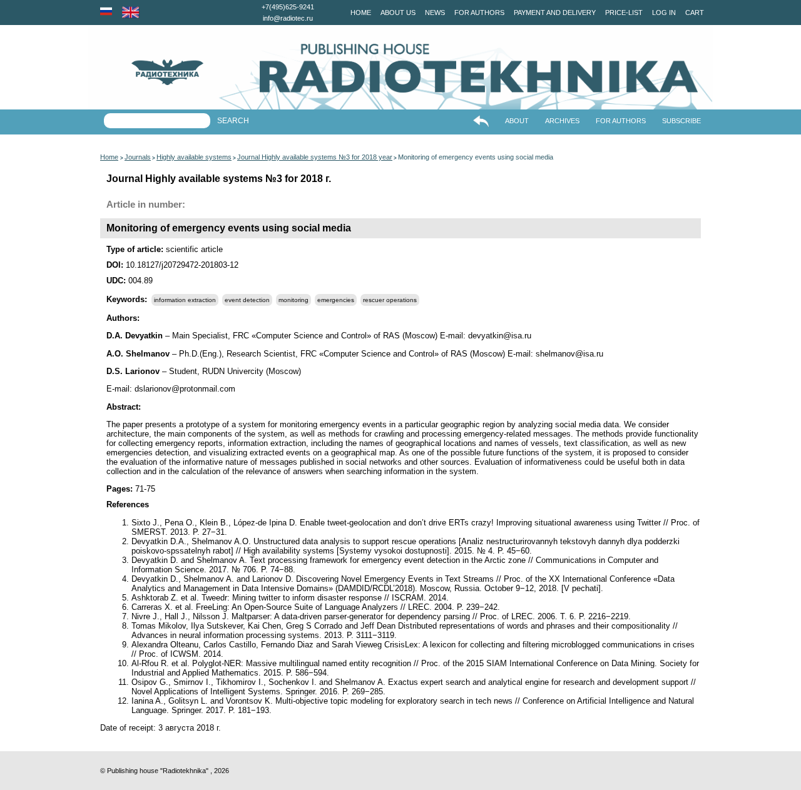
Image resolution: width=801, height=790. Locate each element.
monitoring (293, 299)
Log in (664, 12)
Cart (694, 12)
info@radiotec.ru (288, 18)
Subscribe (681, 120)
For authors (479, 12)
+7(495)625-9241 (288, 7)
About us (398, 12)
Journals (138, 157)
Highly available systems (194, 157)
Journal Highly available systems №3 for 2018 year (314, 157)
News (435, 12)
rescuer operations (390, 299)
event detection (247, 299)
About (517, 120)
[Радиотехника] (145, 72)
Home (360, 12)
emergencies (335, 299)
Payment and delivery (555, 12)
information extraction (185, 299)
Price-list (624, 12)
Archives (562, 120)
